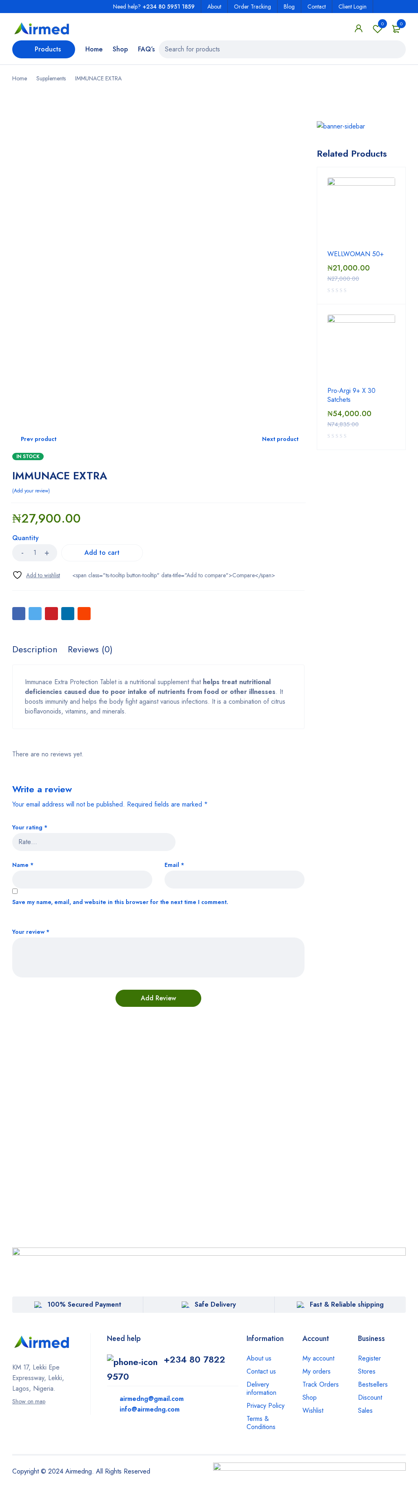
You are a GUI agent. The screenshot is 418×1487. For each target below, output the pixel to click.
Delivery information (261, 1388)
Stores (367, 1371)
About (214, 6)
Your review (30, 932)
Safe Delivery (215, 1304)
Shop (309, 1397)
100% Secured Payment (84, 1304)
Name (22, 865)
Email (174, 865)
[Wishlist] (36, 575)
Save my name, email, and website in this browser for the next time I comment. (120, 902)
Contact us (261, 1371)
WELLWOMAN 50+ (355, 254)
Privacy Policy (266, 1405)
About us (259, 1358)
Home (19, 78)
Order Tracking (252, 6)
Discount (370, 1397)
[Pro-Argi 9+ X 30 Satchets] (361, 349)
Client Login (352, 6)
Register (369, 1358)
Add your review (31, 490)
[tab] (35, 649)
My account (318, 1358)
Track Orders (320, 1384)
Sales (365, 1410)
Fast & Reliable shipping (347, 1304)
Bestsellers (373, 1384)
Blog (289, 6)
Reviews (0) (90, 649)
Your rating (29, 827)
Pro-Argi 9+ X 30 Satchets (351, 395)
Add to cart (102, 552)
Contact (316, 6)
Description (35, 649)
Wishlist (382, 23)
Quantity (25, 538)
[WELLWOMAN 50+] (361, 211)
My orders (316, 1371)
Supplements (51, 78)
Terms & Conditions (261, 1423)
